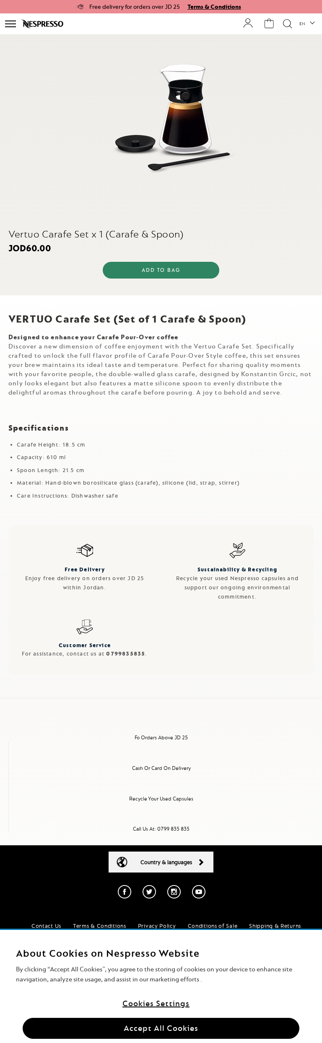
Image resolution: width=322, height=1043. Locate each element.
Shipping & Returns (275, 925)
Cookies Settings (156, 1003)
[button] (306, 23)
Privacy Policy (157, 925)
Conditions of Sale (213, 925)
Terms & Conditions (214, 6)
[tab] (161, 302)
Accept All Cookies (161, 1028)
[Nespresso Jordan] (43, 24)
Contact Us (46, 925)
